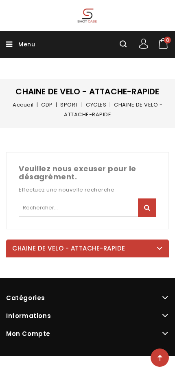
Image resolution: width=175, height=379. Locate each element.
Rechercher (147, 207)
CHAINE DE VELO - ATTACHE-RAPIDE (68, 248)
